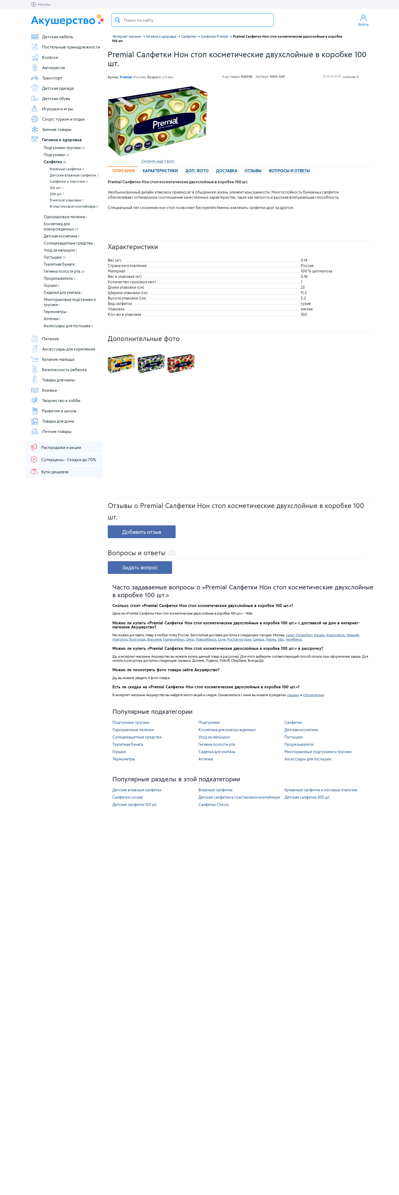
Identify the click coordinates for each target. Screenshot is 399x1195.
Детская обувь (56, 98)
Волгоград (137, 639)
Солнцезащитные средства (69, 243)
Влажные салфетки (67, 169)
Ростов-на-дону (239, 639)
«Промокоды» (313, 695)
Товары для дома (58, 421)
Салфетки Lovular (127, 797)
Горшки (51, 285)
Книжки (49, 390)
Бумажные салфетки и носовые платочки (320, 790)
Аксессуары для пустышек (68, 325)
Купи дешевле (55, 471)
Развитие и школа (59, 410)
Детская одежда (58, 88)
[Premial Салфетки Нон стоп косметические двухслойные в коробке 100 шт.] (158, 121)
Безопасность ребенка (64, 369)
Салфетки (55, 161)
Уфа (281, 639)
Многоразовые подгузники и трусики (318, 751)
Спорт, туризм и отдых (63, 119)
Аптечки (52, 318)
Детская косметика (62, 236)
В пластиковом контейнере (74, 206)
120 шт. (56, 187)
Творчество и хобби (61, 400)
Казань (319, 635)
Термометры (56, 311)
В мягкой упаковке (67, 200)
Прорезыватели (59, 278)
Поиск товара (117, 20)
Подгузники (56, 154)
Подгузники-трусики (64, 147)
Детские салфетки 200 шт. (307, 797)
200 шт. (57, 194)
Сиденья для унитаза (63, 292)
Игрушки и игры (57, 108)
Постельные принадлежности (71, 46)
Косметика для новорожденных (227, 729)
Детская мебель (57, 36)
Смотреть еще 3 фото (157, 161)
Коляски (50, 57)
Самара (258, 639)
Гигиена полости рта (64, 271)
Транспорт (52, 77)
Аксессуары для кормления (68, 348)
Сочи (222, 639)
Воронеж (154, 639)
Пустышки (55, 257)
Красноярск (335, 635)
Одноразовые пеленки (65, 216)
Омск (190, 639)
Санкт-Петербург (299, 635)
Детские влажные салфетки (74, 175)
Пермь (271, 639)
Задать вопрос (140, 567)
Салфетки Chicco (213, 804)
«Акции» (293, 695)
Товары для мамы (58, 379)
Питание (50, 338)
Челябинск (293, 639)
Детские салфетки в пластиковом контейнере (239, 797)
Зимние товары (56, 129)
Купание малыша (58, 359)
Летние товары (56, 431)
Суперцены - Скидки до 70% (68, 459)
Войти (363, 24)
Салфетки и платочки (69, 181)
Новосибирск (206, 639)
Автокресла (53, 67)
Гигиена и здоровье (62, 139)
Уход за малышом (60, 250)
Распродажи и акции (61, 447)
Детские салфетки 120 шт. (134, 804)
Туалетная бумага (60, 264)
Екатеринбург (173, 639)
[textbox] (193, 20)
